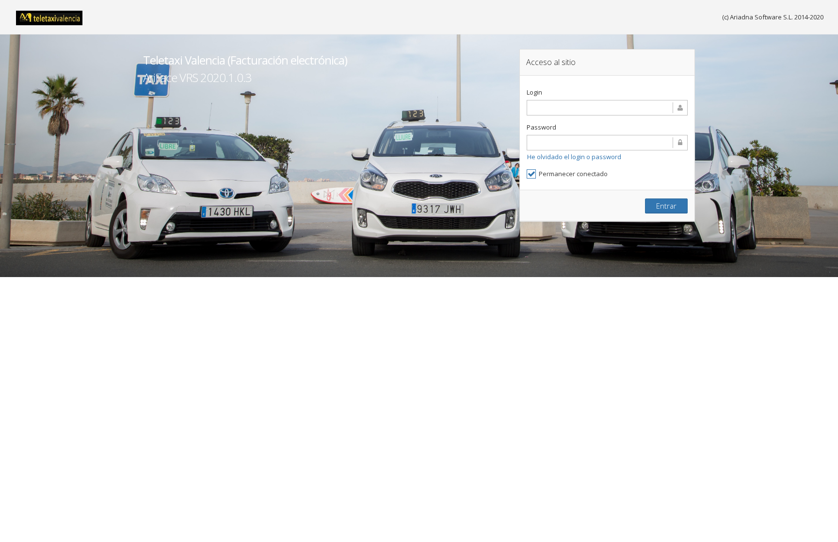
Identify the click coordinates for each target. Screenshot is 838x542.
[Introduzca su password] (607, 142)
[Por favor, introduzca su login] (607, 107)
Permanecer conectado (573, 173)
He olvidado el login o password (574, 156)
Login (534, 92)
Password (541, 127)
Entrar (666, 206)
